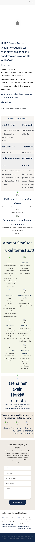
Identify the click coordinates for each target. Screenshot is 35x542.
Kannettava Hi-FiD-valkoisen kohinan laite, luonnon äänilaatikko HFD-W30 (24, 527)
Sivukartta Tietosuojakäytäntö (22, 538)
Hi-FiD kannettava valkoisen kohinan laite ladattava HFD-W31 (8, 525)
